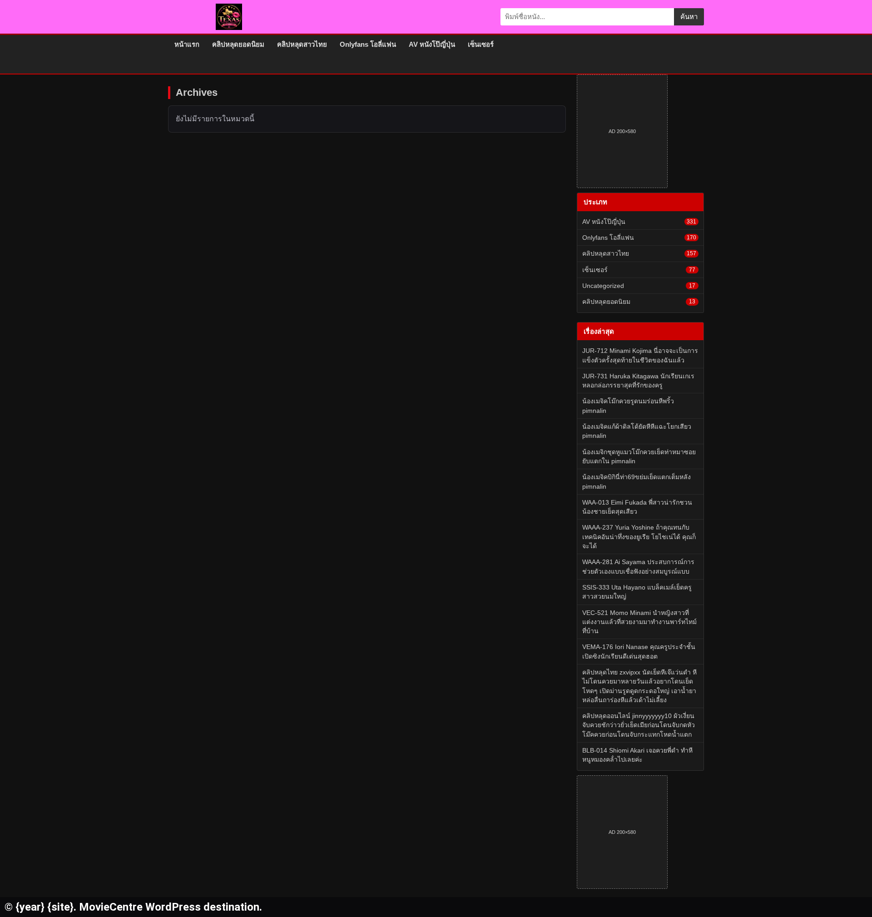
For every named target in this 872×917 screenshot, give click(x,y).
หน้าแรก (186, 44)
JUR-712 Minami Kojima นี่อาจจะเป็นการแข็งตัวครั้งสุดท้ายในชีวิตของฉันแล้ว (640, 355)
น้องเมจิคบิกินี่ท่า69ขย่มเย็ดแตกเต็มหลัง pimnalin (636, 481)
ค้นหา (689, 16)
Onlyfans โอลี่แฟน (368, 44)
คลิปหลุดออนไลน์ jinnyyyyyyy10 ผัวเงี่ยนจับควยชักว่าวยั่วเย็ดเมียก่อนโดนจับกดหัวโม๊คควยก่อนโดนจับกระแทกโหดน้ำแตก (638, 725)
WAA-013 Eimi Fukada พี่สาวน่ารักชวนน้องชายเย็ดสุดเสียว (637, 507)
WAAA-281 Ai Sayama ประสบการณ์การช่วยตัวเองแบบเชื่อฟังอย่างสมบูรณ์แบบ (638, 566)
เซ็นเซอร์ (481, 44)
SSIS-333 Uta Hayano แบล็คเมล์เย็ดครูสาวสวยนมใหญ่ (637, 592)
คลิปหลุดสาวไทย (302, 44)
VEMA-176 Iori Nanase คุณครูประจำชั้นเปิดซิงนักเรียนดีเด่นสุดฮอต (638, 651)
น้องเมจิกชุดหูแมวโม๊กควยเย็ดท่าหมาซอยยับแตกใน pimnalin (639, 456)
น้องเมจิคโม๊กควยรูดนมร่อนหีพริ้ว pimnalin (628, 405)
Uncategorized (638, 285)
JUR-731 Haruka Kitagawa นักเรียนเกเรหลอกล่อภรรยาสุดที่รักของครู (638, 380)
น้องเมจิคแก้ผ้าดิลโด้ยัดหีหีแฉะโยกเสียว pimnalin (636, 431)
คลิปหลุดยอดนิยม (238, 44)
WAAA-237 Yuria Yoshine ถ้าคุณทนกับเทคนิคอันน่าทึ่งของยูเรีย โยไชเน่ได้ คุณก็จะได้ (639, 537)
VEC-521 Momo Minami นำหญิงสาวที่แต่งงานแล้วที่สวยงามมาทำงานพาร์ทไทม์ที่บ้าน (639, 622)
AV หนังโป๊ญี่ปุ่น (432, 44)
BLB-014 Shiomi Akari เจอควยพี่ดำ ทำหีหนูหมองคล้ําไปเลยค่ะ (637, 755)
